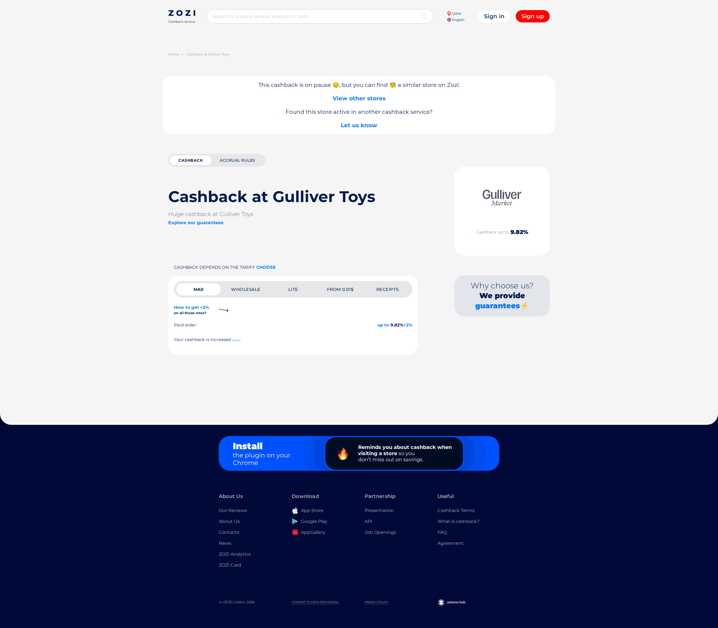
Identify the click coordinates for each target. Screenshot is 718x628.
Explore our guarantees (196, 222)
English (457, 20)
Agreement (451, 543)
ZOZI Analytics (235, 554)
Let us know (359, 125)
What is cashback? (459, 521)
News (225, 543)
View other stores (359, 98)
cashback (190, 160)
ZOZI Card (230, 565)
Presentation (379, 510)
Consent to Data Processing (315, 602)
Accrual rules (237, 160)
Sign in (494, 16)
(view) (236, 340)
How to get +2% (191, 310)
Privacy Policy (376, 602)
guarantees (497, 305)
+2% (407, 325)
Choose (266, 267)
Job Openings (380, 532)
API (368, 521)
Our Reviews (233, 510)
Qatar (456, 13)
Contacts (229, 532)
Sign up (532, 16)
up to (383, 325)
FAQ (442, 532)
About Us (229, 521)
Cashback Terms (456, 510)
